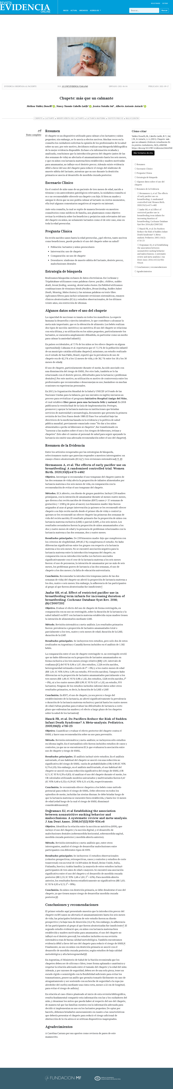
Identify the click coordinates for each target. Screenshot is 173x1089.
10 (121, 459)
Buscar (165, 10)
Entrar (165, 3)
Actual (74, 10)
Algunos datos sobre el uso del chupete (149, 183)
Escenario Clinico (145, 168)
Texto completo (33, 134)
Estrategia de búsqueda (147, 177)
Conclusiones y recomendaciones (152, 267)
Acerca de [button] (94, 10)
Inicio (65, 10)
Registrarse (155, 3)
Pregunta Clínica (144, 173)
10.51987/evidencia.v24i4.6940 (75, 86)
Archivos (83, 10)
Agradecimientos (144, 271)
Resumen (141, 164)
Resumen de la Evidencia (148, 189)
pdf (39, 130)
